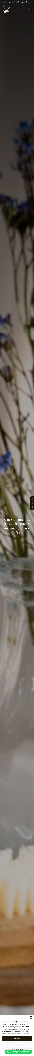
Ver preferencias (17, 1049)
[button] (31, 1017)
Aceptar (17, 1038)
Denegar (17, 1044)
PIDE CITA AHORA (32, 503)
